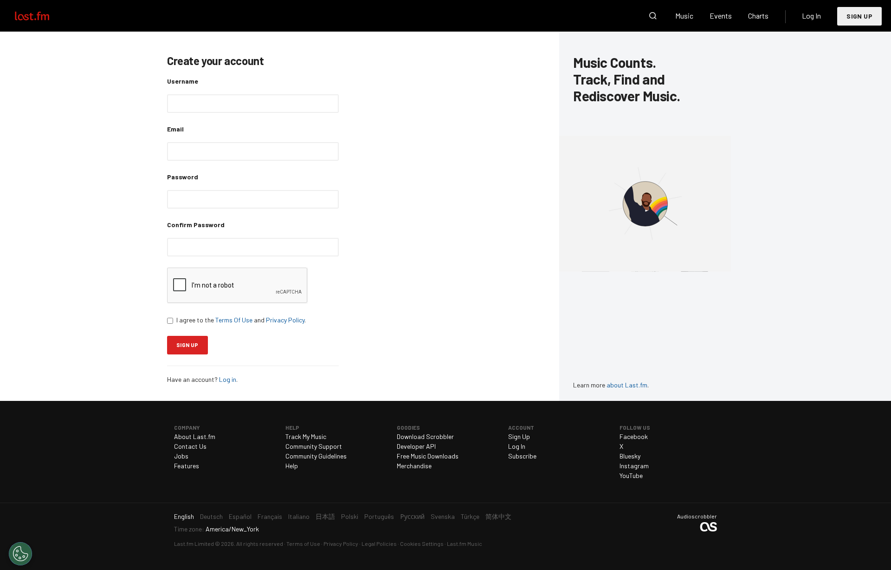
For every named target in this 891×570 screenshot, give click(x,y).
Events (721, 15)
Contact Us (190, 446)
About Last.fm (194, 436)
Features (186, 466)
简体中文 (498, 516)
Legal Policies (379, 543)
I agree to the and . (241, 320)
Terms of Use (303, 543)
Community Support (313, 446)
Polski (349, 516)
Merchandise (414, 466)
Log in (227, 379)
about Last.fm (627, 385)
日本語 (325, 516)
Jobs (181, 456)
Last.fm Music (464, 543)
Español (240, 516)
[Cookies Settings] (20, 553)
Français (270, 516)
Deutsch (211, 516)
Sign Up (859, 16)
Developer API (416, 446)
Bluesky (630, 456)
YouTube (631, 475)
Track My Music (305, 436)
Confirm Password (196, 225)
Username (182, 81)
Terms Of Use (233, 320)
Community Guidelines (316, 456)
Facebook (634, 436)
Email (175, 129)
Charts (758, 15)
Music (684, 15)
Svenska (443, 516)
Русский (412, 516)
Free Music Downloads (427, 456)
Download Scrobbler (425, 436)
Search (653, 16)
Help (291, 466)
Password (182, 177)
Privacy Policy (285, 320)
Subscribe (522, 456)
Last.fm (43, 15)
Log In (811, 15)
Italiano (299, 516)
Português (379, 516)
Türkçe (470, 516)
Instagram (634, 466)
